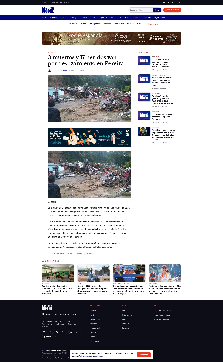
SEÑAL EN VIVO (173, 10)
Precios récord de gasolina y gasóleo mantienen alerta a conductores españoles (162, 100)
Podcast (139, 23)
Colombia (73, 23)
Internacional (119, 23)
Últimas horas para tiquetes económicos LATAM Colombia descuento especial (161, 63)
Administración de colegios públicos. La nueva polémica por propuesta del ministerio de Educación (57, 290)
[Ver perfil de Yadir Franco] (50, 70)
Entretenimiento (158, 75)
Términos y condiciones (163, 310)
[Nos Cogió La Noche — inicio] (48, 10)
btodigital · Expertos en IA (61, 358)
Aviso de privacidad (161, 319)
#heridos (70, 254)
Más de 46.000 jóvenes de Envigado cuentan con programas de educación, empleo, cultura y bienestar (92, 290)
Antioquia (81, 283)
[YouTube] (163, 2)
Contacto (125, 323)
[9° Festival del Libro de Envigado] (89, 137)
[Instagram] (171, 2)
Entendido (143, 354)
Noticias (51, 52)
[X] (179, 2)
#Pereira (90, 254)
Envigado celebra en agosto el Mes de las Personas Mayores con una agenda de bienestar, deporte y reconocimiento (165, 290)
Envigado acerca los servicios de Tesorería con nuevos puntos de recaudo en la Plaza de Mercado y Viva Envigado (128, 290)
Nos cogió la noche (121, 283)
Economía (107, 23)
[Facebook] (167, 2)
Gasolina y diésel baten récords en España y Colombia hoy (162, 116)
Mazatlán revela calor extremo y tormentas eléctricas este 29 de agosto (161, 81)
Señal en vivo (153, 24)
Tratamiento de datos (162, 315)
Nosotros (125, 310)
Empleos (125, 328)
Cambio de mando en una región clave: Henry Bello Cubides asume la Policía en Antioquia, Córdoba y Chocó (163, 135)
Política (83, 23)
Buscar (157, 10)
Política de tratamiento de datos (91, 356)
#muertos (80, 254)
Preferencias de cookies (49, 356)
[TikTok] (175, 2)
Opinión (130, 23)
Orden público (94, 23)
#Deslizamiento (59, 254)
